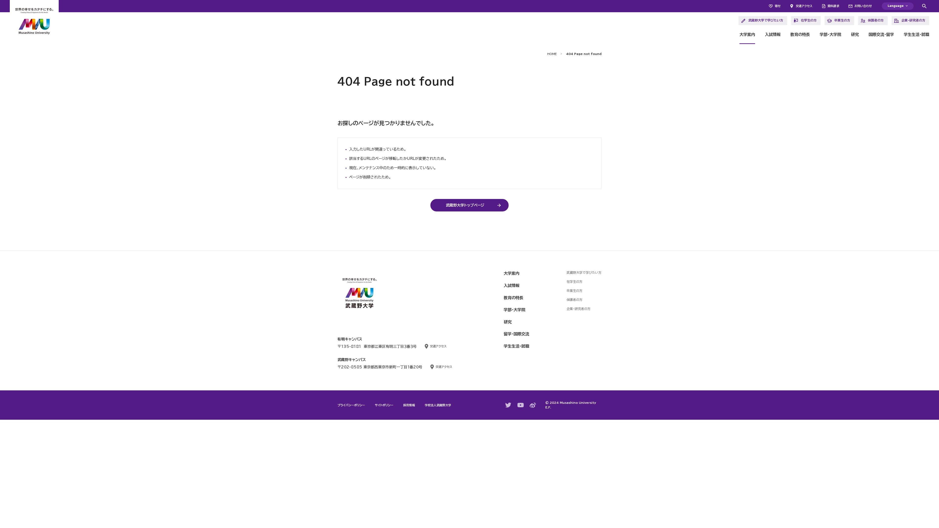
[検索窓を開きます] (924, 6)
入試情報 (773, 34)
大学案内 (747, 34)
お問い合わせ (863, 5)
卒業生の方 (842, 20)
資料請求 (833, 5)
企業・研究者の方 (913, 20)
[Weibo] (533, 405)
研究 (855, 34)
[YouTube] (520, 405)
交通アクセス (804, 5)
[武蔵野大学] (34, 22)
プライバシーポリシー (351, 405)
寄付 (778, 5)
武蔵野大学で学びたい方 (765, 20)
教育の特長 (800, 34)
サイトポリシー (384, 405)
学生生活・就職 (916, 34)
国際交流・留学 (881, 34)
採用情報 (409, 405)
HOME (552, 53)
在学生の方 (809, 20)
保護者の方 (876, 20)
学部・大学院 (830, 34)
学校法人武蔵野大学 (438, 405)
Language (896, 6)
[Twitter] (508, 405)
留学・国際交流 (516, 334)
